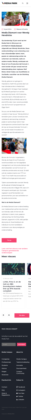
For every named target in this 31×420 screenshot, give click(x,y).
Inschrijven (21, 344)
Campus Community (20, 372)
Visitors (4, 368)
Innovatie (19, 365)
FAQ (3, 390)
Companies (5, 359)
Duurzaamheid (21, 368)
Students (5, 365)
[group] (13, 285)
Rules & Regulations (6, 394)
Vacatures (5, 374)
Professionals (6, 362)
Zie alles (22, 315)
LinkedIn (21, 399)
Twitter (20, 396)
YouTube (21, 393)
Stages (4, 371)
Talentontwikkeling (22, 362)
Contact (4, 387)
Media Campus (21, 359)
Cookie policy (5, 407)
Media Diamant (16, 46)
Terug (9, 240)
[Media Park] (9, 3)
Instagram (21, 390)
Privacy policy (12, 407)
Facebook (21, 387)
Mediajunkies (11, 413)
